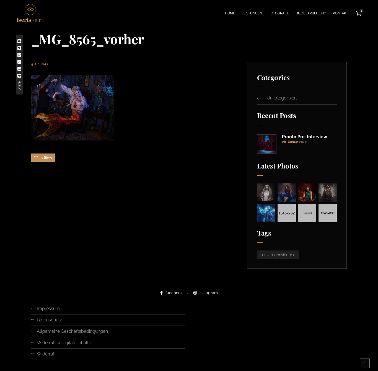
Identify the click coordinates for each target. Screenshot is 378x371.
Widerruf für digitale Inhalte (64, 342)
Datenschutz (49, 320)
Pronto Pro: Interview (304, 136)
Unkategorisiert (282, 98)
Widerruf (45, 354)
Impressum (48, 308)
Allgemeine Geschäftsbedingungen (72, 331)
